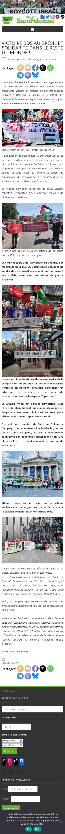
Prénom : (6, 798)
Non (37, 829)
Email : (5, 789)
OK (28, 829)
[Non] (60, 822)
